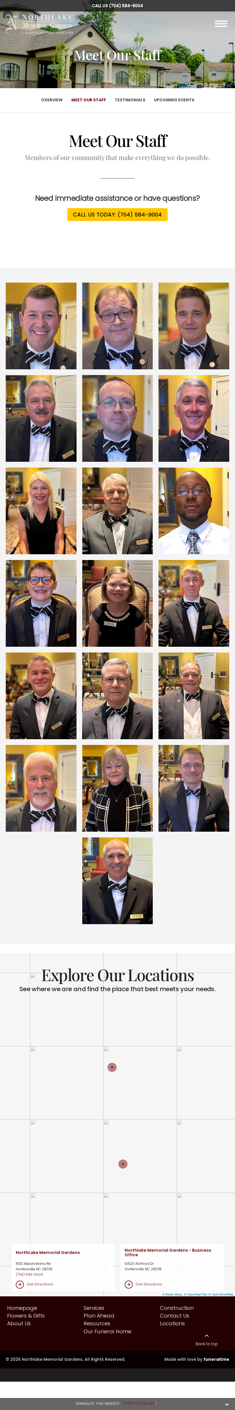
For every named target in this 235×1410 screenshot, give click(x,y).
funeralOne (216, 1359)
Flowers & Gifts (26, 1315)
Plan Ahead (99, 1315)
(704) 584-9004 (126, 6)
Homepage (22, 1308)
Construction (177, 1308)
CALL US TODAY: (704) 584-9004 (117, 214)
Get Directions (40, 1284)
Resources (97, 1323)
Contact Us (174, 1315)
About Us (19, 1323)
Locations (172, 1323)
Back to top (207, 1344)
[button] (41, 326)
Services (94, 1308)
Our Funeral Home (107, 1331)
